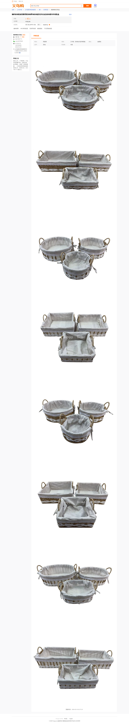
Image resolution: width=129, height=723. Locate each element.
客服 (23, 37)
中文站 (65, 718)
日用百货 (46, 9)
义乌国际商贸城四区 (30, 9)
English (71, 718)
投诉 (70, 14)
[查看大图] (20, 53)
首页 (13, 9)
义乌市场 (19, 9)
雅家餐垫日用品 (55, 9)
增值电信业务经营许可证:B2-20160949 (71, 721)
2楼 (39, 9)
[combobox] (39, 25)
